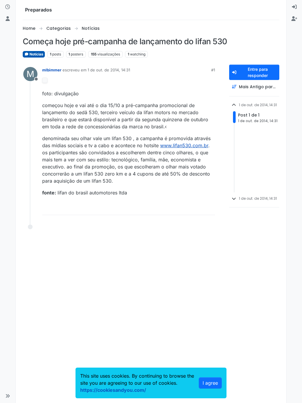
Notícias (36, 54)
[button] (7, 396)
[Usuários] (7, 19)
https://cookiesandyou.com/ (113, 390)
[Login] (294, 7)
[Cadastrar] (294, 19)
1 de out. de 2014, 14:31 (109, 70)
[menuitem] (294, 7)
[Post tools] (209, 207)
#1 (213, 70)
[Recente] (7, 7)
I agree (210, 383)
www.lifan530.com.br (184, 145)
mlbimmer (51, 70)
